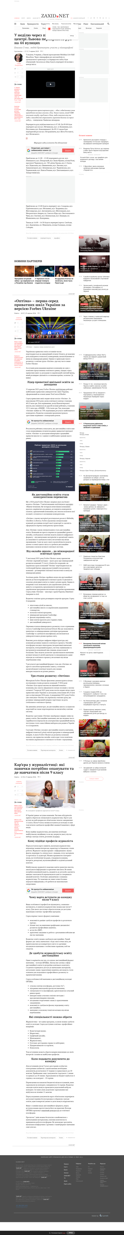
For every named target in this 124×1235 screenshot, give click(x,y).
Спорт (79, 28)
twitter (91, 18)
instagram (94, 18)
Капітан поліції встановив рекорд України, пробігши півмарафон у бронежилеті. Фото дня (18, 113)
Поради (45, 28)
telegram (97, 18)
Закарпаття (66, 24)
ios (106, 18)
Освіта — (17, 313)
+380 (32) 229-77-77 (25, 1184)
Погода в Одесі (84, 470)
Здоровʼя (99, 28)
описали (45, 568)
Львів (22, 24)
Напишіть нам (103, 1176)
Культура (89, 28)
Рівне (86, 24)
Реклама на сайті (104, 1178)
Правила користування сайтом (103, 1181)
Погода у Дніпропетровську (97, 470)
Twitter (89, 1171)
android (103, 18)
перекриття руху (45, 238)
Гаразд (72, 36)
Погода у (84, 434)
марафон (57, 238)
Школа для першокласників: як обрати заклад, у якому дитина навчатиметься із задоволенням (18, 827)
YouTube (90, 1173)
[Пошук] (108, 24)
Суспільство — (19, 51)
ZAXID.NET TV (36, 18)
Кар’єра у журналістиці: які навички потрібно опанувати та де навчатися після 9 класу (18, 360)
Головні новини (32, 238)
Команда (102, 1172)
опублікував (61, 389)
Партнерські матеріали (48, 750)
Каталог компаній (79, 18)
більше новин (94, 778)
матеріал (69, 504)
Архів (65, 1181)
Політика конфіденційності (104, 1185)
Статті (23, 18)
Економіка (25, 28)
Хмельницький (97, 24)
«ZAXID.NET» (26, 1181)
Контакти (102, 1174)
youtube (100, 18)
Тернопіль (45, 24)
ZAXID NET (55, 16)
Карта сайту (67, 1184)
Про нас (102, 1166)
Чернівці (77, 24)
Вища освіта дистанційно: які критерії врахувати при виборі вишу (18, 345)
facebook (88, 18)
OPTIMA (45, 963)
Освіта (36, 28)
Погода (82, 433)
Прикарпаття (33, 24)
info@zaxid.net (34, 1186)
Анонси (66, 1173)
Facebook (90, 1168)
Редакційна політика (102, 1169)
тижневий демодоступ (50, 1110)
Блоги (29, 18)
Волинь (55, 24)
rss (109, 18)
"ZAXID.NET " (19, 1168)
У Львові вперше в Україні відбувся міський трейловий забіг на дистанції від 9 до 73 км (18, 94)
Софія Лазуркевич (19, 64)
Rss (89, 1166)
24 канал (56, 836)
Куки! (63, 1233)
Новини (16, 18)
